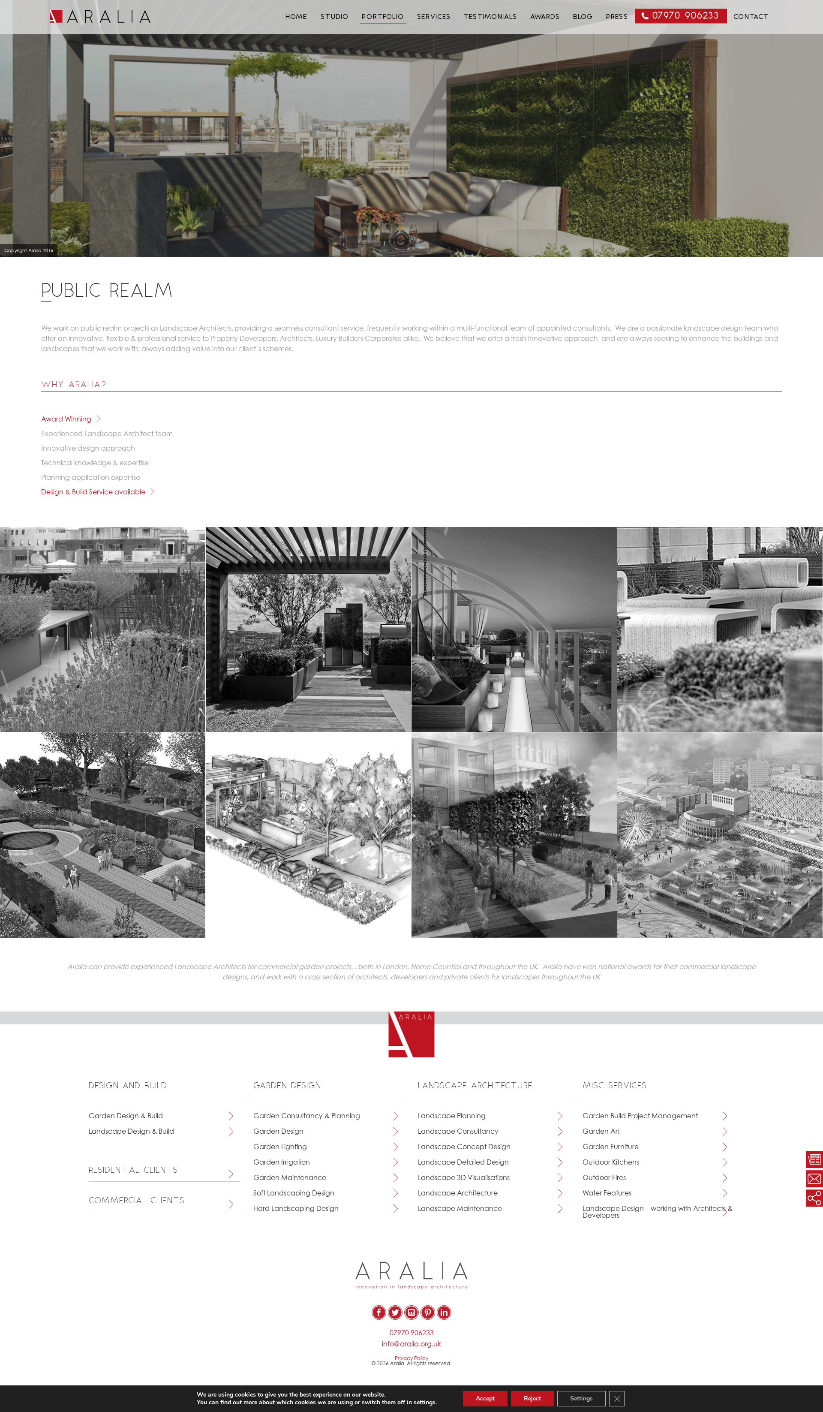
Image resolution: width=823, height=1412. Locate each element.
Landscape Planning (452, 1116)
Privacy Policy (411, 1358)
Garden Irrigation (281, 1162)
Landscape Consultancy (458, 1131)
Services (434, 17)
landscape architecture (475, 1086)
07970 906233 (686, 16)
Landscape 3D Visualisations (464, 1177)
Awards (545, 17)
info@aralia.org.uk (411, 1344)
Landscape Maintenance (460, 1208)
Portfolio (383, 17)
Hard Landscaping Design (296, 1208)
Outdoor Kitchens (611, 1162)
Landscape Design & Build (131, 1131)
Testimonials (490, 17)
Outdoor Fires (604, 1177)
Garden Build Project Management (640, 1116)
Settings (581, 1398)
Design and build (128, 1086)
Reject (532, 1398)
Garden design (287, 1086)
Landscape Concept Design (464, 1147)
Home (296, 17)
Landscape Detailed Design (463, 1162)
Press (617, 17)
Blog (583, 17)
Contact (751, 17)
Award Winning (66, 419)
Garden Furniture (611, 1147)
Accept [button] (485, 1398)
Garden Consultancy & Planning (306, 1116)
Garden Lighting (280, 1147)
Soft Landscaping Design (293, 1193)
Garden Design (278, 1131)
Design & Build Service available (93, 492)
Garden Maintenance (289, 1177)
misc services (615, 1086)
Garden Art (601, 1131)
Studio (335, 17)
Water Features (607, 1193)
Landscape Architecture (458, 1193)
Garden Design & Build (126, 1116)
